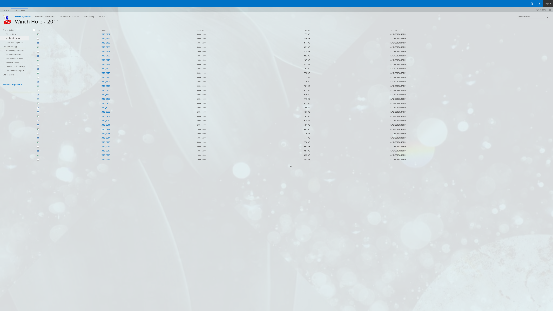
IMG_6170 (106, 60)
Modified (394, 30)
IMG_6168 (106, 51)
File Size (307, 30)
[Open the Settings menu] (532, 3)
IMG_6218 (106, 155)
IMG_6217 (106, 150)
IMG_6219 (106, 159)
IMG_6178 (106, 81)
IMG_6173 (106, 73)
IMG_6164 (106, 38)
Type (38, 30)
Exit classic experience (12, 84)
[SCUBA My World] (7, 19)
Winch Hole (28, 21)
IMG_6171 (106, 64)
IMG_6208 (106, 112)
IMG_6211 (106, 125)
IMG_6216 (106, 146)
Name (104, 30)
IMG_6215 (106, 142)
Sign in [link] (548, 3)
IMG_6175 (106, 77)
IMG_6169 (106, 55)
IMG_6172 (106, 68)
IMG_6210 (106, 120)
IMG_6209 (106, 116)
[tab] (6, 9)
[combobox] (532, 16)
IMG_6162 (106, 34)
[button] (548, 16)
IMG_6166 (106, 47)
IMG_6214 (106, 137)
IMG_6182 (106, 94)
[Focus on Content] (550, 10)
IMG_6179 (106, 86)
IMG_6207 (106, 107)
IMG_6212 (106, 129)
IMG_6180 (106, 90)
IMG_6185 (106, 99)
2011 (53, 21)
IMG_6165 (106, 42)
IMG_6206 (106, 103)
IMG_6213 (106, 133)
